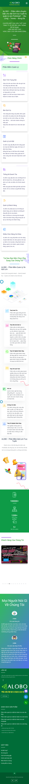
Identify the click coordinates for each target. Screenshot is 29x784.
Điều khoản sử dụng (6, 760)
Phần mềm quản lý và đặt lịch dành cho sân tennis (14, 717)
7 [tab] (15, 584)
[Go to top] (14, 773)
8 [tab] (17, 584)
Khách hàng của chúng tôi (12, 540)
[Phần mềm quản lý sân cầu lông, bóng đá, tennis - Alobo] (14, 3)
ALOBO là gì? (4, 750)
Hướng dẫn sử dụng (6, 763)
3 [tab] (7, 584)
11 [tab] (23, 584)
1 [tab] (3, 584)
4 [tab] (9, 584)
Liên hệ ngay (4, 696)
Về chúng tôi (4, 753)
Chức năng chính (14, 58)
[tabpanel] (15, 555)
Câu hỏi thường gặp (6, 755)
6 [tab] (13, 584)
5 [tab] (11, 584)
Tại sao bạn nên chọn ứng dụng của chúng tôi (14, 259)
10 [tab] (21, 584)
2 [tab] (5, 584)
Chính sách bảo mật (6, 758)
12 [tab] (26, 584)
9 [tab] (19, 584)
